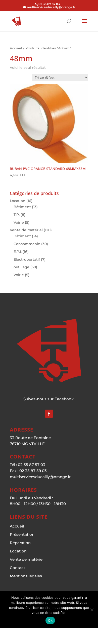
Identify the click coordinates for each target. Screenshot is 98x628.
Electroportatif (27, 259)
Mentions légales (26, 576)
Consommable (27, 244)
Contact (17, 567)
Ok (50, 620)
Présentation (22, 534)
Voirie (19, 222)
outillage (21, 267)
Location (17, 201)
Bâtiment (22, 207)
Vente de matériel (26, 230)
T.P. (17, 214)
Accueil (16, 48)
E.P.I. (18, 251)
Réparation (20, 542)
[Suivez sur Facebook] (49, 414)
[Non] (91, 609)
